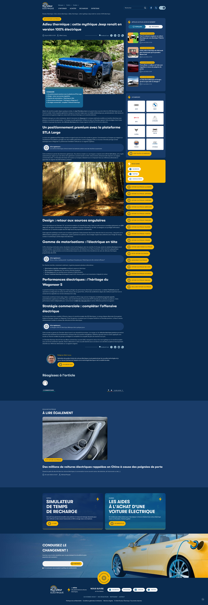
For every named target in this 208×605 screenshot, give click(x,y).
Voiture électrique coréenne (141, 200)
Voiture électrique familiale (140, 280)
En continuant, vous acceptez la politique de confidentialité (60, 568)
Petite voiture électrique (139, 253)
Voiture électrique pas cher (140, 267)
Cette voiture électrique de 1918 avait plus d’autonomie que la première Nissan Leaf (151, 52)
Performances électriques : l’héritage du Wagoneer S (63, 100)
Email (44, 560)
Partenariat (113, 597)
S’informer (62, 8)
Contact (122, 597)
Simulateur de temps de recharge (61, 506)
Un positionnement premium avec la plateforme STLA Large (65, 94)
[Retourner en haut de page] (203, 599)
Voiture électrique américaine (141, 207)
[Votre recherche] (145, 8)
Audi (136, 109)
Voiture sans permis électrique (141, 247)
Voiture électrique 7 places (140, 233)
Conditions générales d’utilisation (92, 601)
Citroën (155, 121)
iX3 (80, 301)
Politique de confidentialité (73, 601)
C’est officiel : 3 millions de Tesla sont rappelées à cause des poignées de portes (151, 67)
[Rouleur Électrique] (48, 6)
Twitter (135, 174)
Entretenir (95, 8)
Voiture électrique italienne (140, 227)
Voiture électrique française (141, 220)
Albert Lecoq (63, 35)
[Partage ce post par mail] (119, 35)
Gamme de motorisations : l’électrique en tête (61, 98)
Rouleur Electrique (47, 14)
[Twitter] (156, 8)
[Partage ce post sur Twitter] (111, 35)
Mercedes (84, 301)
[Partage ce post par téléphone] (122, 35)
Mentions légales (108, 601)
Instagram (126, 589)
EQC (88, 301)
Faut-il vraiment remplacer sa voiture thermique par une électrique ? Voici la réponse (152, 38)
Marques (60, 5)
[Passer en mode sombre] (162, 8)
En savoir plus (67, 364)
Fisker (136, 147)
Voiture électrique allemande (141, 187)
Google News (137, 179)
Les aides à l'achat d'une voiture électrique (132, 506)
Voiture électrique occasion (141, 273)
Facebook (135, 169)
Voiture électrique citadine (140, 240)
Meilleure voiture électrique (141, 287)
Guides (75, 5)
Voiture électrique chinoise (140, 213)
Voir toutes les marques (141, 153)
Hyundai (155, 147)
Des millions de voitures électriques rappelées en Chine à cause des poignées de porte (102, 466)
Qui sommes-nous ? (90, 597)
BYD (136, 121)
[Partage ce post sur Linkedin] (115, 35)
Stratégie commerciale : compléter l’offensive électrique (64, 102)
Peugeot (89, 139)
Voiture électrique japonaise (141, 193)
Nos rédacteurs (103, 597)
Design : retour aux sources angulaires (59, 96)
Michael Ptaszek (65, 474)
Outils (68, 5)
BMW (76, 301)
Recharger (83, 8)
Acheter (73, 8)
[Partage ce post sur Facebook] (104, 35)
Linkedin (140, 589)
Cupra (136, 134)
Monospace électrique (139, 260)
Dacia (155, 133)
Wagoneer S (83, 118)
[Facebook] (151, 8)
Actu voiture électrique (60, 14)
